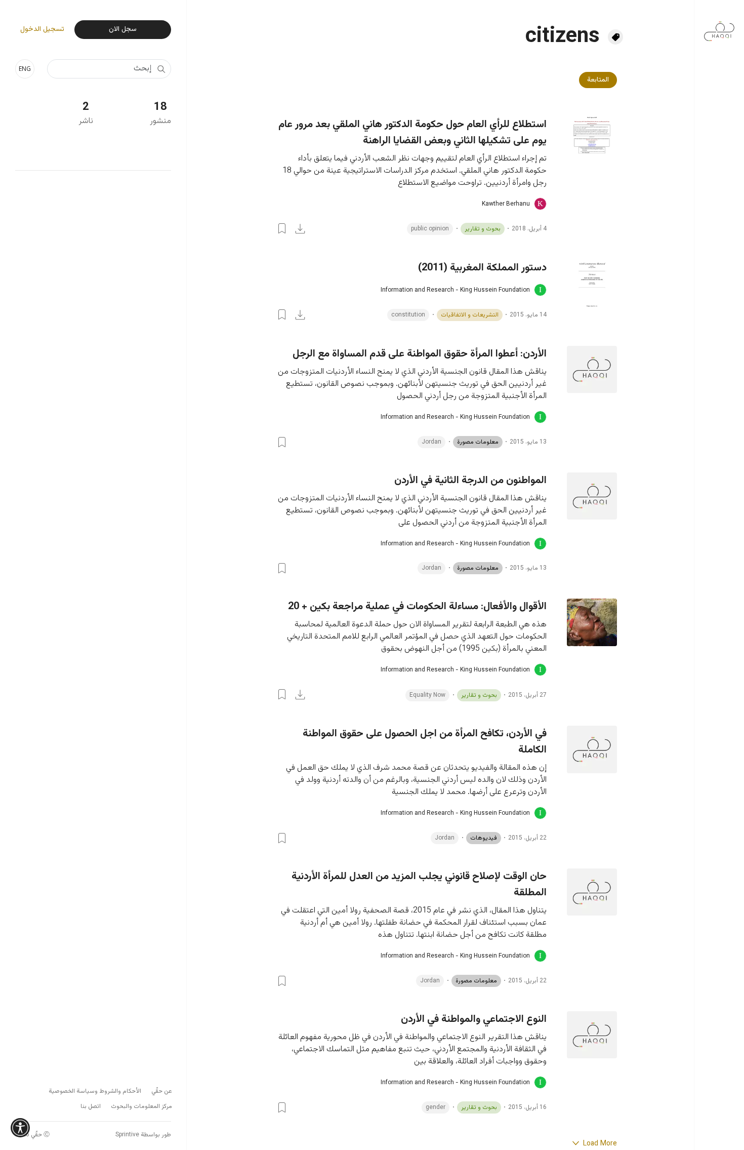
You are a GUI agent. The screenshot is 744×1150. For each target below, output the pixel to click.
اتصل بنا (90, 1106)
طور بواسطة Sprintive (143, 1134)
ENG (25, 68)
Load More (599, 1143)
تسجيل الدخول (42, 29)
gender (435, 1107)
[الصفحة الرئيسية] (719, 26)
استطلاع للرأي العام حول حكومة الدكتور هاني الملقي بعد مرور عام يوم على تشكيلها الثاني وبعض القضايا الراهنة (412, 132)
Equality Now (427, 695)
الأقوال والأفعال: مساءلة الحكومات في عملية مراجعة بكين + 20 (417, 607)
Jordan (431, 442)
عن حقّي (161, 1091)
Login (282, 228)
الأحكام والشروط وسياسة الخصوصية (95, 1091)
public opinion (430, 228)
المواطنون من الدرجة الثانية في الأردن (470, 480)
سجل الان (123, 29)
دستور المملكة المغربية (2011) (482, 268)
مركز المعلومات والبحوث (141, 1106)
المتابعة (598, 80)
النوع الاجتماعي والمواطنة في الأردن (474, 1019)
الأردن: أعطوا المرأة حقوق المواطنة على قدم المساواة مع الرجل (420, 354)
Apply (161, 69)
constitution (408, 315)
